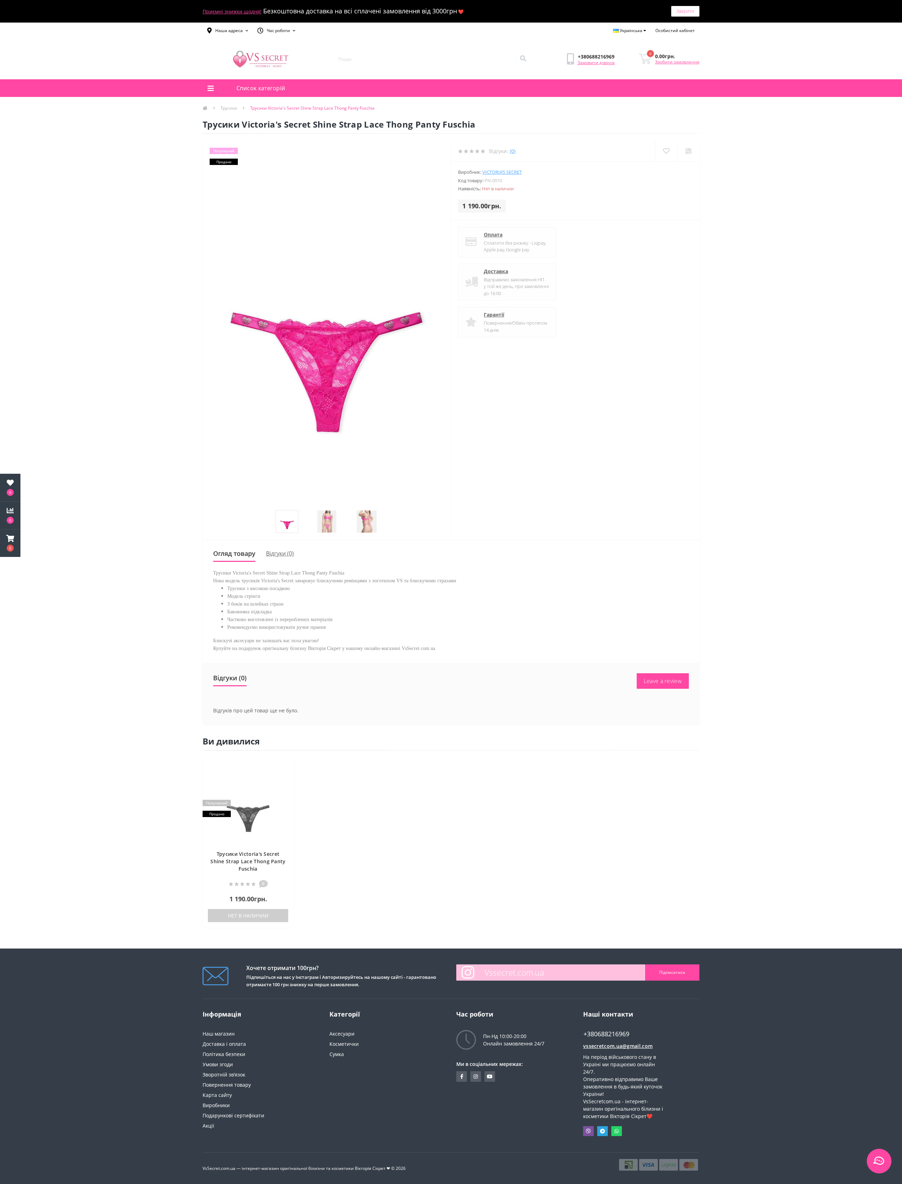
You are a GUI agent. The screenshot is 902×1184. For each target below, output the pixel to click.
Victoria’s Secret (502, 172)
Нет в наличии (248, 915)
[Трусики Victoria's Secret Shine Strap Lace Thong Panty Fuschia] (248, 807)
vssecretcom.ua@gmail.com (618, 1046)
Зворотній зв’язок (224, 1074)
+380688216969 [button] (606, 1034)
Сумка (336, 1054)
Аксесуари (341, 1033)
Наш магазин (219, 1033)
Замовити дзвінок (596, 63)
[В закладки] (284, 766)
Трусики (229, 108)
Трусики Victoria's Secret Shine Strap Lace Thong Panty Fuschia (247, 861)
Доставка (496, 271)
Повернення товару (227, 1084)
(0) (512, 151)
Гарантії (494, 314)
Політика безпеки (224, 1054)
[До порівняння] (284, 777)
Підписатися (672, 972)
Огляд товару (234, 553)
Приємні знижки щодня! (232, 11)
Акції (208, 1125)
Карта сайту (217, 1095)
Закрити (685, 11)
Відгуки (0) (280, 553)
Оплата (493, 234)
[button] (228, 31)
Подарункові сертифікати (233, 1115)
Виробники (216, 1105)
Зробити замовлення (677, 62)
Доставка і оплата (224, 1044)
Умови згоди (218, 1064)
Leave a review (663, 681)
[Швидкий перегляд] (284, 788)
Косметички (344, 1044)
